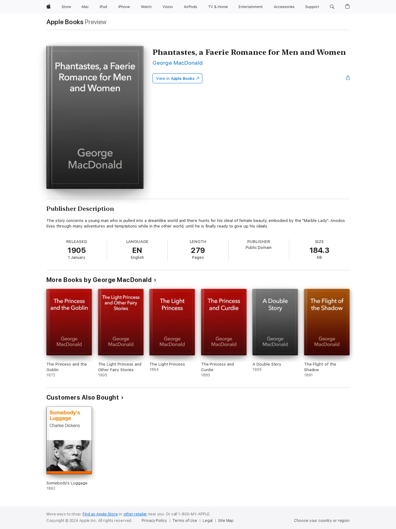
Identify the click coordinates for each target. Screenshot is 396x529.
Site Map (226, 520)
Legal (208, 520)
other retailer (135, 514)
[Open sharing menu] (348, 78)
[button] (332, 7)
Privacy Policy (154, 520)
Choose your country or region (322, 520)
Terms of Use (184, 520)
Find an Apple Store (100, 514)
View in (175, 78)
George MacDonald (178, 62)
